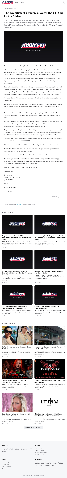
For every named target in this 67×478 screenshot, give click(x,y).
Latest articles (38, 448)
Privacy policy (5, 462)
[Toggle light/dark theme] (63, 2)
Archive (22, 2)
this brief (19, 204)
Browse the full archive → (33, 427)
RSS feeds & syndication (41, 452)
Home (16, 2)
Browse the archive (39, 450)
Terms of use (5, 464)
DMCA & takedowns (7, 466)
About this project (39, 454)
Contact (4, 468)
